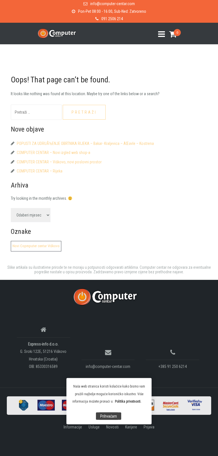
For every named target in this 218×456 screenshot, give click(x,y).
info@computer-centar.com (112, 3)
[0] (171, 34)
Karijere (131, 427)
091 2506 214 (112, 18)
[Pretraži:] (37, 112)
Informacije (73, 427)
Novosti (112, 427)
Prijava (149, 427)
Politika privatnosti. (128, 401)
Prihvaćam (108, 416)
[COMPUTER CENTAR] (107, 296)
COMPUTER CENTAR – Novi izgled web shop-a (53, 152)
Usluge (94, 427)
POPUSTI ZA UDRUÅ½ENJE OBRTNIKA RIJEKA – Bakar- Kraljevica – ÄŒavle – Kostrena (85, 143)
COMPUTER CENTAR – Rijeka (39, 171)
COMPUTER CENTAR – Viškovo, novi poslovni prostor (59, 162)
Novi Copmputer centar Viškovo (36, 246)
